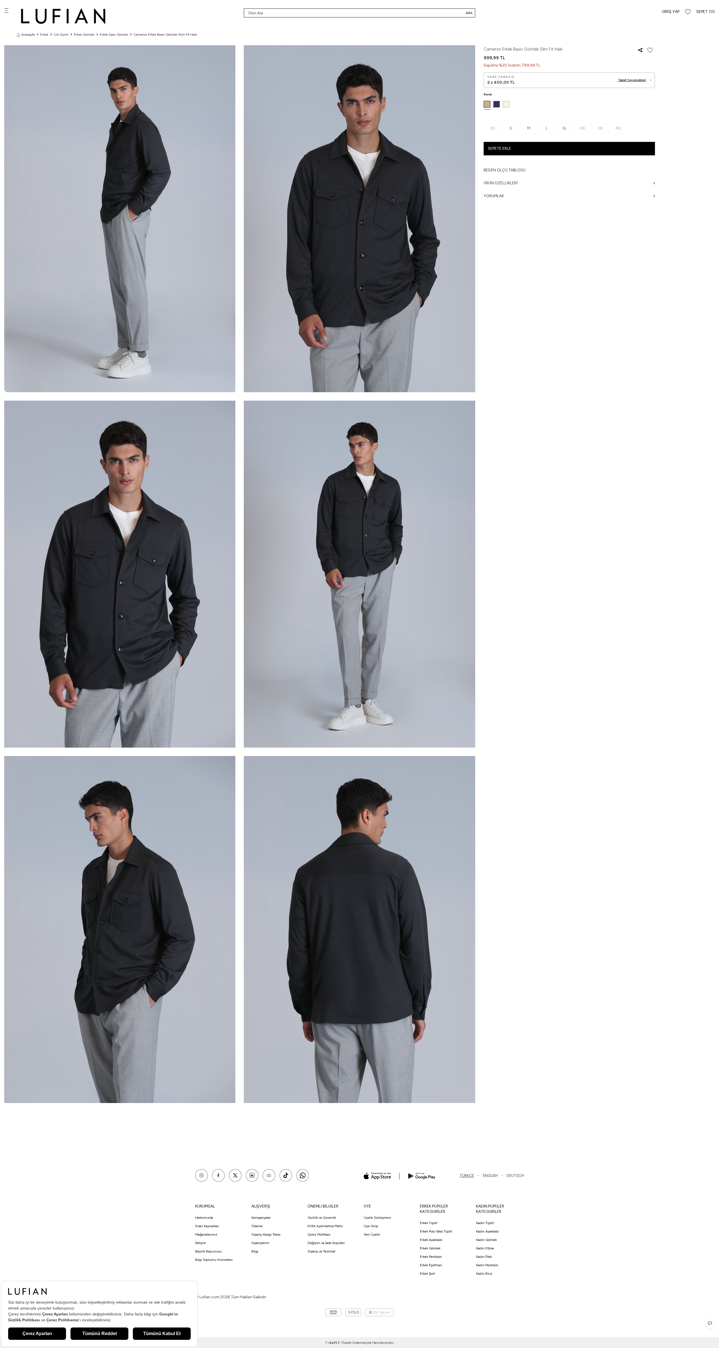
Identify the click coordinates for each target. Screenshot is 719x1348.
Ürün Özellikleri (501, 183)
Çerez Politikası (319, 1234)
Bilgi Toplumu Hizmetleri (214, 1260)
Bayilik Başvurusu (208, 1251)
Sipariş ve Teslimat (321, 1251)
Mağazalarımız (206, 1234)
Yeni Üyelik (372, 1234)
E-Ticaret (344, 1343)
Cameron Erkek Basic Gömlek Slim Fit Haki (165, 35)
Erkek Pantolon (431, 1257)
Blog (254, 1251)
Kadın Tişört (485, 1223)
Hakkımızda (204, 1218)
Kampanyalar (261, 1218)
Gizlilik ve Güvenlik (322, 1218)
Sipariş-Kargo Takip (265, 1234)
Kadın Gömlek (486, 1240)
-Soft (331, 1343)
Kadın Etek (484, 1257)
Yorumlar (494, 196)
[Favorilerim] (688, 11)
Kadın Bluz (484, 1274)
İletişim (200, 1243)
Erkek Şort (427, 1274)
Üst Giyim (61, 35)
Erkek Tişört (428, 1223)
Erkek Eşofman (431, 1265)
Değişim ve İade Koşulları (326, 1243)
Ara (469, 13)
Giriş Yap (670, 11)
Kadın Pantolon (487, 1265)
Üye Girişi (371, 1226)
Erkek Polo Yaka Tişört (436, 1231)
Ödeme (257, 1226)
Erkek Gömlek (84, 35)
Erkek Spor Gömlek (114, 35)
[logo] (63, 16)
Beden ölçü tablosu (504, 170)
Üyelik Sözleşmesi (377, 1218)
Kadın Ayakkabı (487, 1231)
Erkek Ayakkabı (431, 1240)
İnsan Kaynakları (207, 1226)
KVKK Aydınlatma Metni (325, 1226)
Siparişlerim (260, 1243)
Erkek (44, 35)
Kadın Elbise (485, 1248)
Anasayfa (28, 35)
